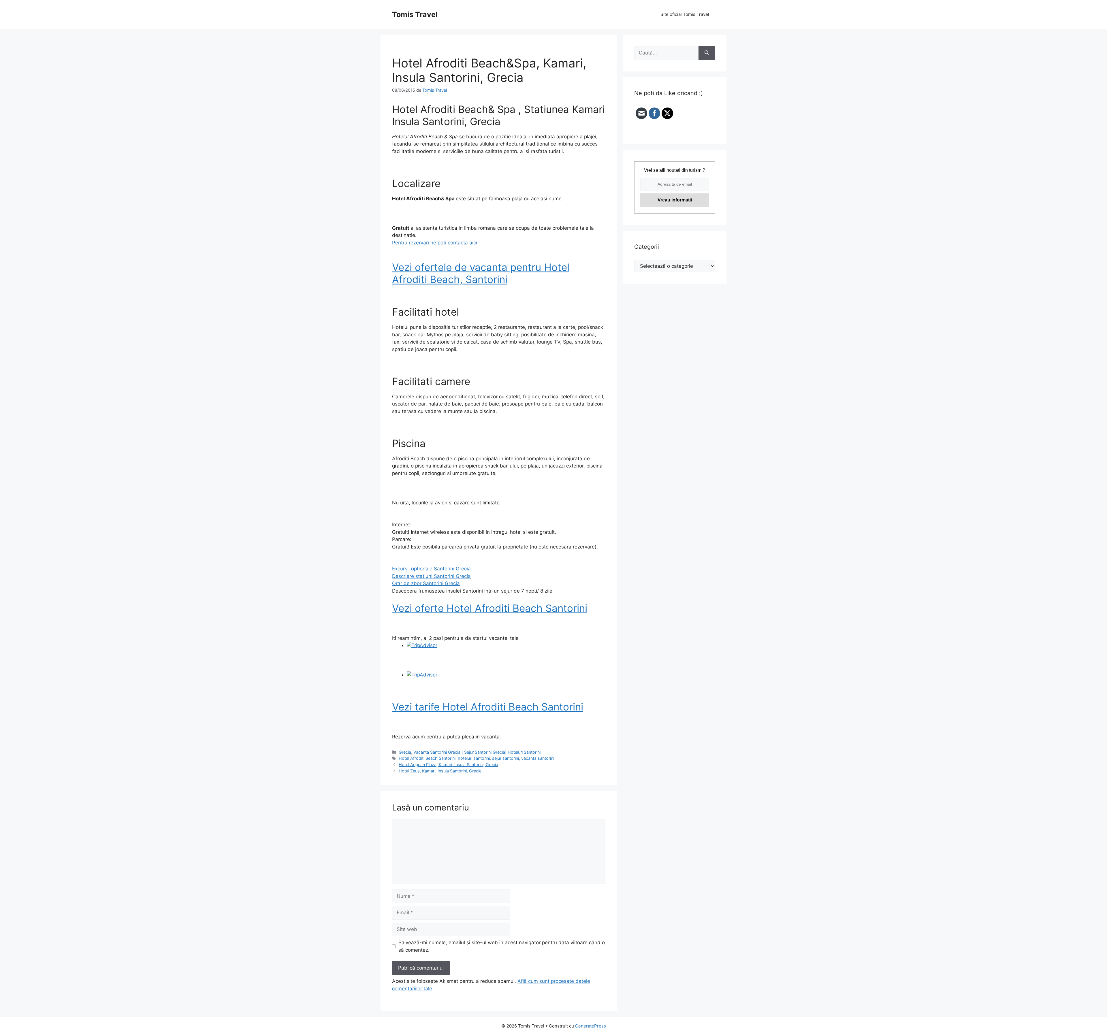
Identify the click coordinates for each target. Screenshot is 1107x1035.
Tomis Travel (415, 14)
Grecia (405, 752)
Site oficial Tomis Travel (684, 14)
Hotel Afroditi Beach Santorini (427, 758)
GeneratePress (590, 1026)
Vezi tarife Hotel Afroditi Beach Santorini (487, 707)
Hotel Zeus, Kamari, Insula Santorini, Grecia (440, 770)
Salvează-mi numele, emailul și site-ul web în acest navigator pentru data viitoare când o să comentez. (501, 946)
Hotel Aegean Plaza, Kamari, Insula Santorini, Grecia (448, 764)
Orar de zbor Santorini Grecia (426, 583)
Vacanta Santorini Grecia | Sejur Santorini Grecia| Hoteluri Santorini (477, 752)
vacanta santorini (537, 758)
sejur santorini (505, 758)
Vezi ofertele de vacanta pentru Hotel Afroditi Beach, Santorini (480, 273)
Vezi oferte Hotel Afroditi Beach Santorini (489, 608)
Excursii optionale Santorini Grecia (431, 569)
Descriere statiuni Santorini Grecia (431, 576)
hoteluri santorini (474, 758)
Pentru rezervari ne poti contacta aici (434, 243)
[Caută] (707, 53)
